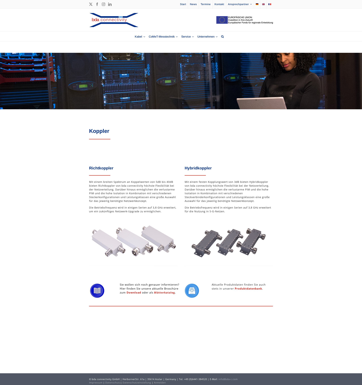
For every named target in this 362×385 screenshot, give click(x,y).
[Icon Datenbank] (192, 285)
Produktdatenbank (248, 288)
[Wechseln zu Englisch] (263, 4)
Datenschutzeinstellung (137, 382)
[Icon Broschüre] (97, 285)
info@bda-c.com (228, 379)
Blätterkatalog (164, 292)
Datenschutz (112, 382)
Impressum (96, 382)
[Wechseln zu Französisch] (270, 4)
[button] (222, 36)
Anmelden (160, 382)
